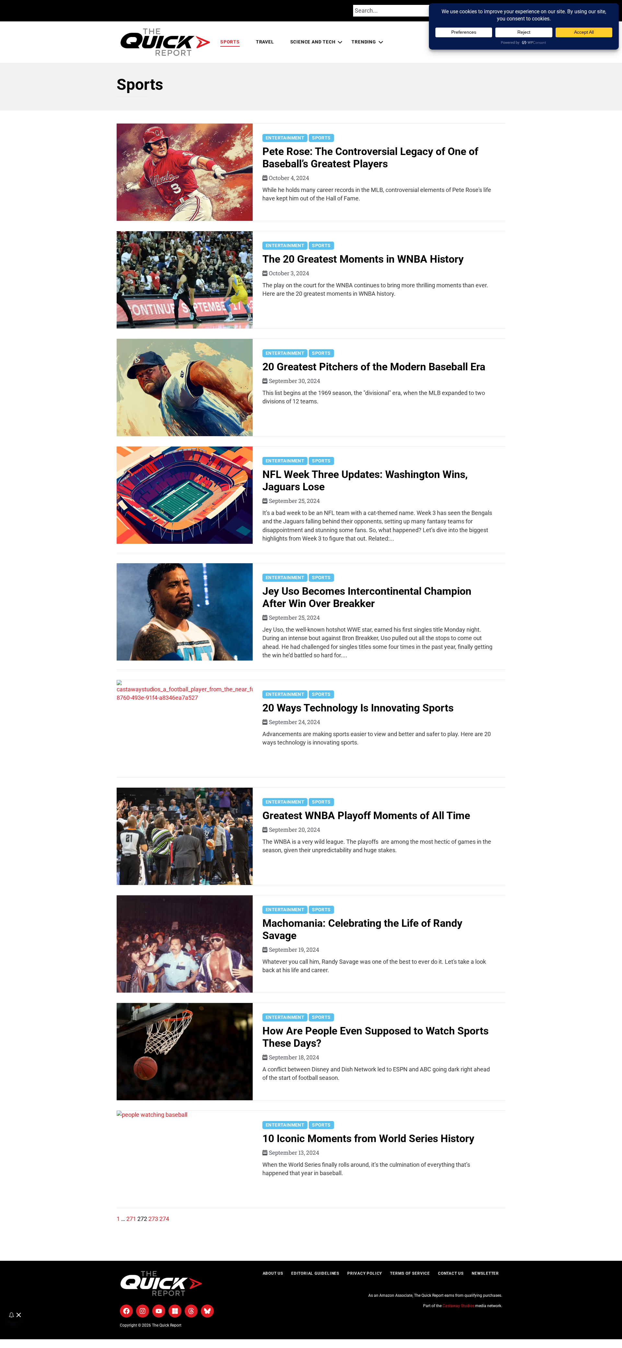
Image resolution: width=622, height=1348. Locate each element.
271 (131, 1219)
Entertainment (285, 137)
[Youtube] (158, 1311)
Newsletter (485, 1273)
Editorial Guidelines (315, 1273)
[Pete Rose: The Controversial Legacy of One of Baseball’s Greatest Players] (185, 172)
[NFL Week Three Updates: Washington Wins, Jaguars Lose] (185, 495)
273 (153, 1219)
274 (164, 1219)
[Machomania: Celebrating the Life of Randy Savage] (185, 944)
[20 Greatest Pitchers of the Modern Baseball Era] (185, 387)
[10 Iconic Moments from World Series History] (185, 1159)
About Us (273, 1273)
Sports (230, 41)
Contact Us (451, 1273)
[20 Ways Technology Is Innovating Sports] (185, 728)
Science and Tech (313, 41)
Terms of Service (410, 1273)
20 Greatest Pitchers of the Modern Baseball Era (373, 367)
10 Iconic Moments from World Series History (368, 1138)
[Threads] (191, 1311)
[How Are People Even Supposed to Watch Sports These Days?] (185, 1051)
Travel (265, 41)
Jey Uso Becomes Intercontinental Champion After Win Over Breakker (366, 597)
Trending (363, 41)
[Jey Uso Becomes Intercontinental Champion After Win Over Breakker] (185, 612)
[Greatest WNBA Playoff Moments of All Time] (185, 836)
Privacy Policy (364, 1273)
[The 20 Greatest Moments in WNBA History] (185, 279)
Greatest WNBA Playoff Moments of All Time (366, 815)
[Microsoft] (174, 1311)
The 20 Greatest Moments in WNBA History (363, 259)
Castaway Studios (458, 1306)
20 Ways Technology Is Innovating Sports (358, 708)
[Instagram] (142, 1311)
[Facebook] (126, 1311)
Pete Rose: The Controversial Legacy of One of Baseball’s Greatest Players (370, 157)
